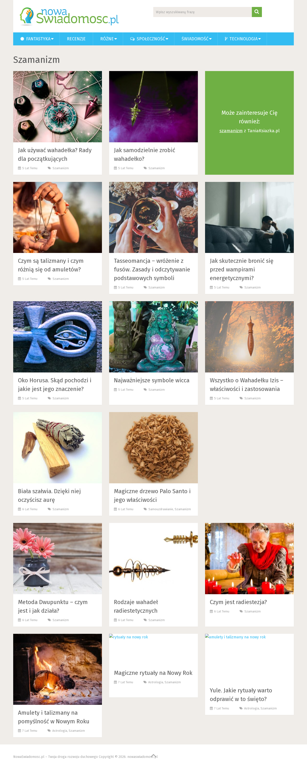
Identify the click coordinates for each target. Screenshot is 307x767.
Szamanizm (61, 168)
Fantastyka (37, 39)
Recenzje (76, 39)
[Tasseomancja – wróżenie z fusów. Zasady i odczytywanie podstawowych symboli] (153, 217)
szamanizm (231, 130)
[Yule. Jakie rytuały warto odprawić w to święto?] (235, 658)
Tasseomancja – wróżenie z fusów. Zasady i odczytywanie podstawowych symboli (152, 270)
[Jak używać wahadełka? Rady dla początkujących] (57, 106)
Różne (107, 39)
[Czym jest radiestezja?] (249, 558)
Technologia (243, 39)
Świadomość (195, 39)
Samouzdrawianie (160, 509)
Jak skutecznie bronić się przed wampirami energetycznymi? (241, 270)
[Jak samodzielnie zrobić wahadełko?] (153, 106)
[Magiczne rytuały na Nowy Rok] (128, 649)
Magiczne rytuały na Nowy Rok (153, 673)
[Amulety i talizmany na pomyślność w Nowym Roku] (57, 669)
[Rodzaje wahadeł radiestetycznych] (153, 558)
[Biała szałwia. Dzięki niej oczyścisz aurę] (57, 447)
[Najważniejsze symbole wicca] (153, 336)
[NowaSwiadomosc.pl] (70, 16)
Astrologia (59, 730)
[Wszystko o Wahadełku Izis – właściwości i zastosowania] (249, 336)
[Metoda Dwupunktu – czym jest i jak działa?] (57, 558)
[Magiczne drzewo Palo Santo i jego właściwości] (153, 447)
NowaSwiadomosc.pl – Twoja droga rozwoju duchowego (55, 757)
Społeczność (150, 39)
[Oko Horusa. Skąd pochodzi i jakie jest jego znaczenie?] (57, 336)
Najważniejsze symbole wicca (151, 380)
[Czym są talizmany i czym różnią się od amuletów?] (57, 217)
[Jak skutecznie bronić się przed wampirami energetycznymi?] (249, 217)
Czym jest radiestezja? (238, 602)
